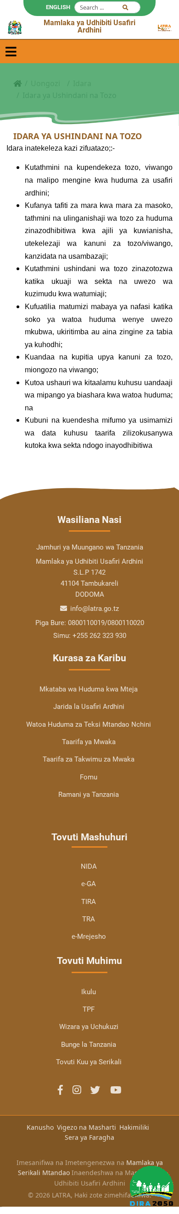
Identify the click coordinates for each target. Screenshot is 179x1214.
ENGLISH (58, 7)
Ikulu (88, 992)
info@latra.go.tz (93, 608)
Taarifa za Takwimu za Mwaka (88, 759)
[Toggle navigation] (11, 51)
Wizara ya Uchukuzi (88, 1027)
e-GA (88, 884)
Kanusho (40, 1127)
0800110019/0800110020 (106, 623)
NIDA (89, 866)
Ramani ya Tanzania (88, 794)
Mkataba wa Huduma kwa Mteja (88, 689)
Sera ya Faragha (89, 1137)
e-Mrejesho (89, 936)
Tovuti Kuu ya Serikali (89, 1062)
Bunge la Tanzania (88, 1044)
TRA (88, 919)
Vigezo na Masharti (86, 1127)
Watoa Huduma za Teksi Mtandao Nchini (88, 724)
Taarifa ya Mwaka (89, 742)
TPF (89, 1009)
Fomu (88, 777)
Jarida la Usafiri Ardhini (88, 706)
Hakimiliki (134, 1127)
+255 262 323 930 (99, 635)
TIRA (88, 902)
